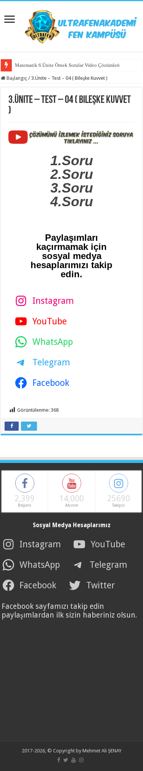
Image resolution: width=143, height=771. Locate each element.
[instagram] (81, 760)
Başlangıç (16, 78)
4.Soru (71, 201)
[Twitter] (66, 760)
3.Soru (71, 188)
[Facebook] (58, 760)
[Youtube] (74, 760)
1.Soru (71, 160)
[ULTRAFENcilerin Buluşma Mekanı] (71, 25)
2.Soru (71, 174)
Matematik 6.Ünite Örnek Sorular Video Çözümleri (67, 65)
